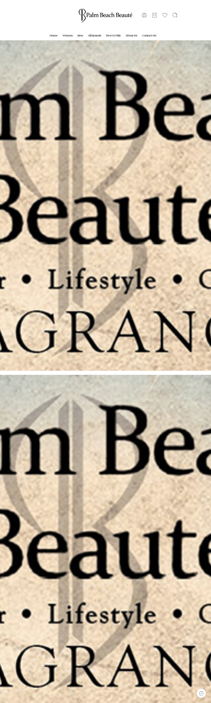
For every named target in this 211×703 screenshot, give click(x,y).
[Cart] (154, 15)
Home (54, 35)
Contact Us (149, 35)
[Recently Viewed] (201, 693)
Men (80, 35)
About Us (131, 35)
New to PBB (113, 35)
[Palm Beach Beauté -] (105, 15)
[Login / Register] (144, 15)
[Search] (175, 15)
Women (68, 35)
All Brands (94, 35)
